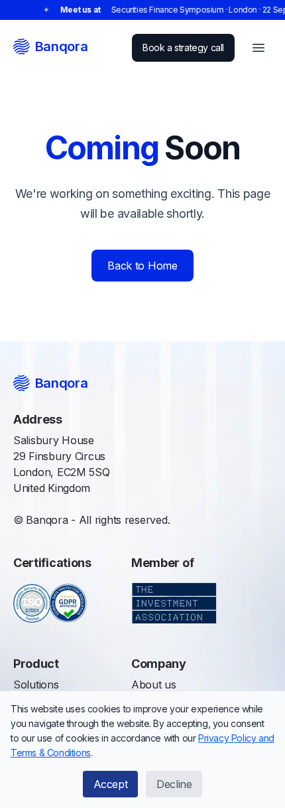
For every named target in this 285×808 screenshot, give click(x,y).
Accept (110, 784)
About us (153, 684)
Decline (174, 784)
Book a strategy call (183, 47)
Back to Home (142, 265)
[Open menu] (258, 48)
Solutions (36, 684)
